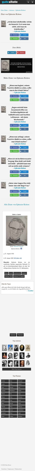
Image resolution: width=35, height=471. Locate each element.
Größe (19, 390)
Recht (11, 403)
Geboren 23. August (19, 276)
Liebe (3, 384)
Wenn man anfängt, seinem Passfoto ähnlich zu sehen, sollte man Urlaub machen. (19, 139)
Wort (11, 413)
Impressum (11, 469)
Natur (3, 400)
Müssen (20, 406)
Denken (20, 416)
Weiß (3, 416)
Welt (11, 384)
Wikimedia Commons (18, 246)
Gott (3, 387)
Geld (19, 413)
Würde (3, 406)
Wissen (3, 410)
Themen (20, 335)
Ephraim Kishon (20, 31)
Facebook (4, 469)
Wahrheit (12, 390)
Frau (11, 400)
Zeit (19, 387)
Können (20, 397)
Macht (11, 387)
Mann (6, 273)
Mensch (20, 381)
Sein (11, 381)
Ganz (19, 394)
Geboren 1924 (8, 276)
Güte (11, 397)
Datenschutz (18, 469)
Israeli (11, 273)
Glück (3, 394)
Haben (19, 384)
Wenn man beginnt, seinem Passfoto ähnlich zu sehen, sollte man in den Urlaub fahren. (19, 87)
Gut (11, 394)
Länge (11, 416)
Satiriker (24, 273)
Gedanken (20, 410)
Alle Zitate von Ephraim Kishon (16, 204)
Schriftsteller (17, 273)
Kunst (11, 410)
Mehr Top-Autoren (17, 369)
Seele (19, 400)
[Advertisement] (17, 314)
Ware (11, 406)
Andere (3, 390)
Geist (19, 403)
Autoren (13, 335)
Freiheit (4, 413)
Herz (3, 403)
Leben (3, 381)
